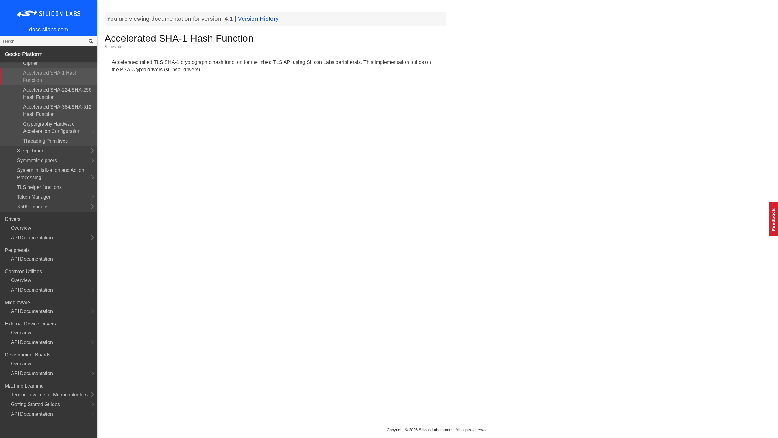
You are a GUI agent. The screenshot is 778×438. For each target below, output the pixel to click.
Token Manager (33, 197)
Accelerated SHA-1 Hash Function (50, 76)
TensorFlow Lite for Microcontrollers (49, 394)
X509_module (32, 206)
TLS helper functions (39, 187)
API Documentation (32, 237)
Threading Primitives (45, 141)
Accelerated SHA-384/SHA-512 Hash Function (57, 110)
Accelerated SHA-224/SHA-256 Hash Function (57, 93)
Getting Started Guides (35, 404)
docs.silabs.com (48, 29)
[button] (773, 219)
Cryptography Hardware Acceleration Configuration (52, 127)
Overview (21, 228)
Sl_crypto (113, 46)
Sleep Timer (30, 150)
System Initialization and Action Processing (50, 174)
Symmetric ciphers (37, 160)
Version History (258, 19)
